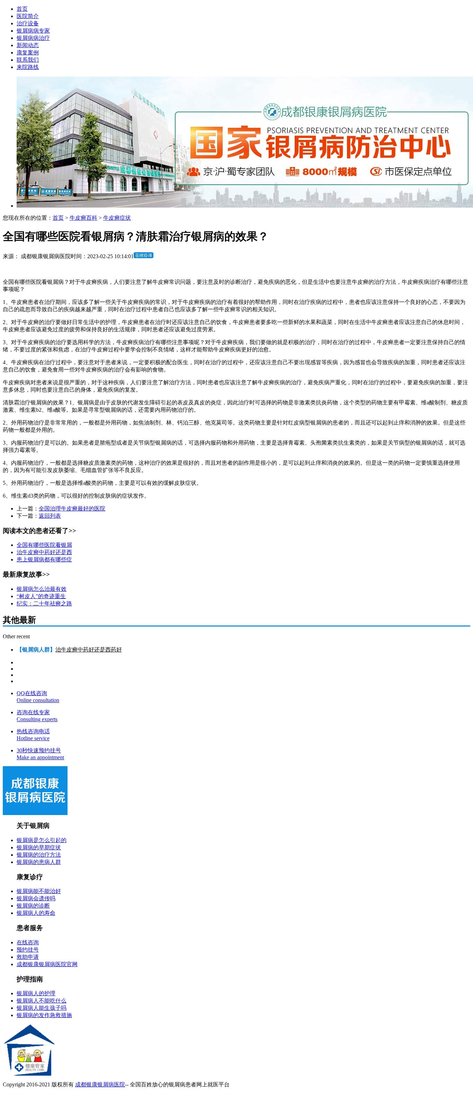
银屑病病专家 (33, 31)
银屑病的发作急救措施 (44, 1015)
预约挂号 (28, 950)
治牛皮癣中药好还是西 (44, 552)
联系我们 (28, 60)
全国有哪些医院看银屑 (44, 545)
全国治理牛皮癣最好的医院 (72, 508)
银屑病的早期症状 (39, 847)
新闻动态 (28, 45)
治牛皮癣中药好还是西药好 (88, 650)
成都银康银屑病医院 (100, 1084)
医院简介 (28, 16)
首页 (22, 9)
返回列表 (50, 516)
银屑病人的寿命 (36, 913)
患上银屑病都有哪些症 (44, 559)
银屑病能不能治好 (39, 891)
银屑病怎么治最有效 (41, 589)
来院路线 (28, 67)
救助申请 (28, 957)
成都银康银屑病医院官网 (47, 964)
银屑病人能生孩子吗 (41, 1008)
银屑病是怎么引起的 (41, 840)
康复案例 (28, 52)
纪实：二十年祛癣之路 (44, 603)
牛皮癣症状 (117, 218)
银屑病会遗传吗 (36, 898)
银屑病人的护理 (36, 993)
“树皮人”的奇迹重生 (41, 596)
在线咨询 (28, 942)
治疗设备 (28, 23)
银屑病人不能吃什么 (41, 1001)
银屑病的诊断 (33, 906)
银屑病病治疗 (33, 38)
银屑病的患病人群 (39, 862)
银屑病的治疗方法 (39, 855)
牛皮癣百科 (83, 218)
